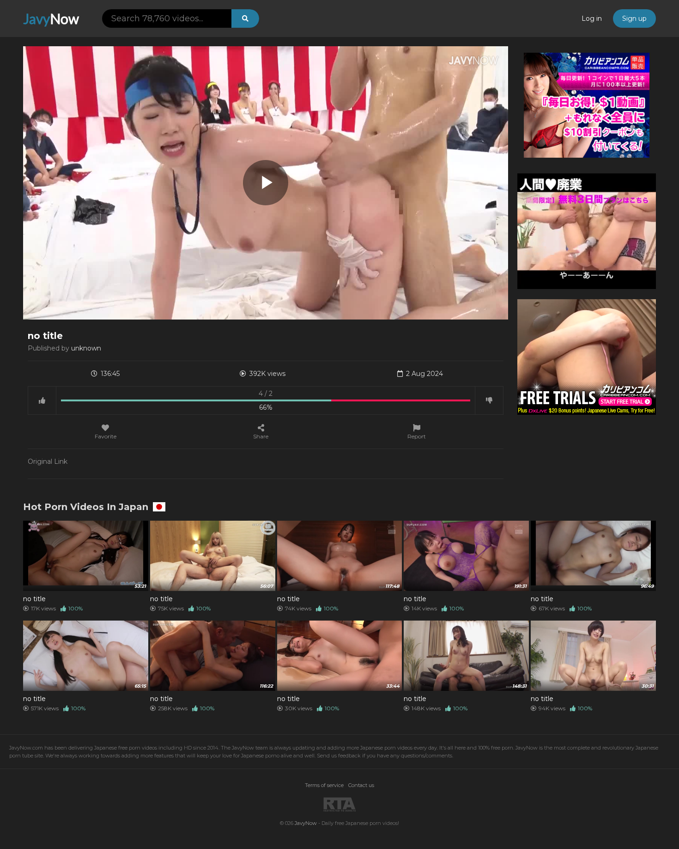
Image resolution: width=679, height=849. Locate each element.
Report (416, 436)
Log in (592, 18)
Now (51, 18)
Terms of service (324, 785)
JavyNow (306, 823)
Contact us (361, 785)
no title (34, 599)
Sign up (634, 18)
